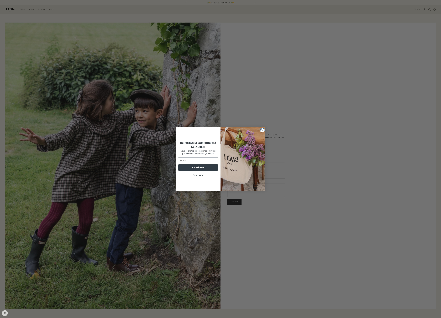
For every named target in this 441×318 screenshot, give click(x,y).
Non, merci (198, 175)
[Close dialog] (262, 130)
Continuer (198, 167)
